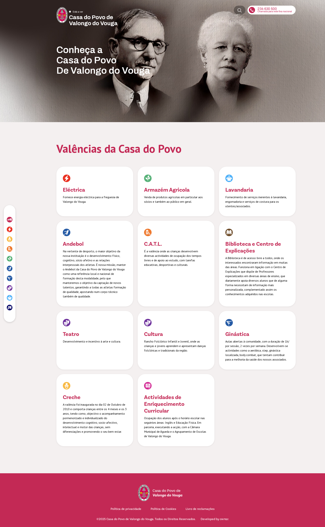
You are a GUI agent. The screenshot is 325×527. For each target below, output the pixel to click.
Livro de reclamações (200, 509)
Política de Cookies (163, 509)
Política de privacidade (126, 509)
